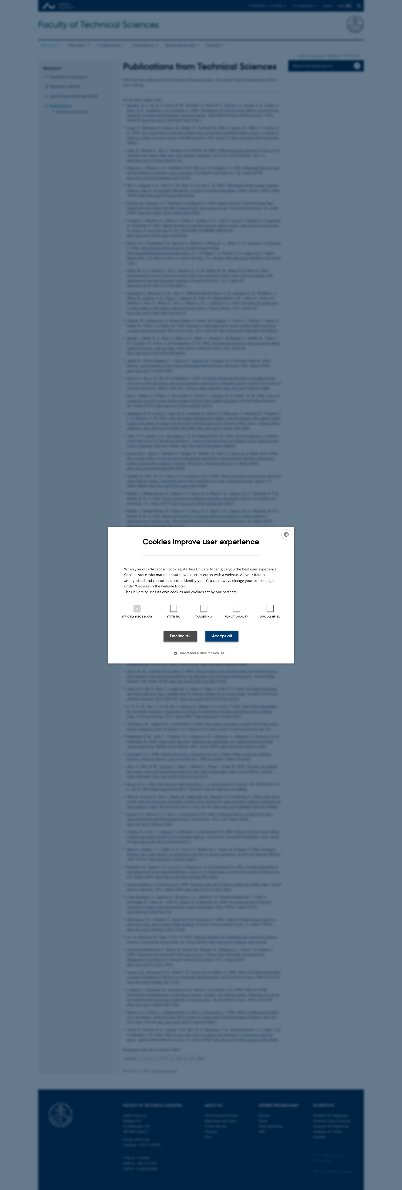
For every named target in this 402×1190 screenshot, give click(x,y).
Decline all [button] (180, 636)
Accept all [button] (222, 636)
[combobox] (286, 534)
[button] (201, 653)
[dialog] (201, 595)
